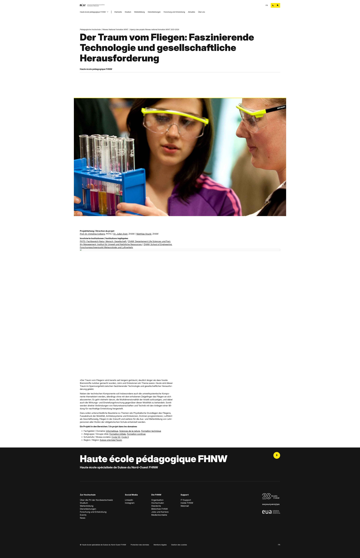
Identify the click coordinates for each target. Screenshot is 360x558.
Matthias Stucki (143, 234)
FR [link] (267, 5)
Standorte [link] (156, 506)
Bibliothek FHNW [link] (159, 509)
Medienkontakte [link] (159, 515)
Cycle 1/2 (116, 437)
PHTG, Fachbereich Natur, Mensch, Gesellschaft (103, 241)
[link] (92, 5)
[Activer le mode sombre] (273, 5)
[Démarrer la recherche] (277, 5)
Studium (128, 12)
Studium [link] (84, 503)
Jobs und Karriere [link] (160, 512)
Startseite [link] (118, 12)
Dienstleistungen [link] (88, 509)
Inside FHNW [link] (187, 503)
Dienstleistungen (154, 12)
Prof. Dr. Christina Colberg (92, 234)
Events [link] (83, 515)
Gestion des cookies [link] (179, 545)
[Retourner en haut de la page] (276, 455)
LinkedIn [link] (129, 500)
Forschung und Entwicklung (174, 12)
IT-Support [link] (186, 500)
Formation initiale (117, 434)
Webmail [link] (185, 506)
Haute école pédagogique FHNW (93, 12)
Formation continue (136, 434)
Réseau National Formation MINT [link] (115, 29)
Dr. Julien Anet (120, 234)
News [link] (82, 518)
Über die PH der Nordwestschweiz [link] (96, 500)
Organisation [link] (157, 500)
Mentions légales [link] (160, 545)
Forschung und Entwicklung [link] (93, 512)
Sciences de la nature (129, 431)
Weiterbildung (139, 12)
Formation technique (151, 431)
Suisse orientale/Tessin (111, 440)
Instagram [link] (129, 503)
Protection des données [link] (140, 545)
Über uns (201, 12)
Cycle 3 (125, 437)
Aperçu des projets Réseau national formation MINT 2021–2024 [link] (154, 29)
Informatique (112, 431)
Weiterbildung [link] (86, 506)
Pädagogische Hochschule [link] (90, 29)
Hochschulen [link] (157, 503)
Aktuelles (191, 12)
